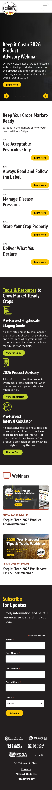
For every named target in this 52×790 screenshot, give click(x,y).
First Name (13, 653)
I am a (10, 697)
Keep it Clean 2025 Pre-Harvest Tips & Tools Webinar (25, 570)
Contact (26, 769)
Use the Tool (12, 452)
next (45, 96)
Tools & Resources (19, 290)
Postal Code (13, 682)
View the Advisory (15, 397)
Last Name (13, 668)
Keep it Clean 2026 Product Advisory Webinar (22, 522)
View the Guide (13, 353)
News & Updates (26, 774)
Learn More (12, 84)
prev (6, 96)
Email (10, 639)
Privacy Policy (26, 778)
